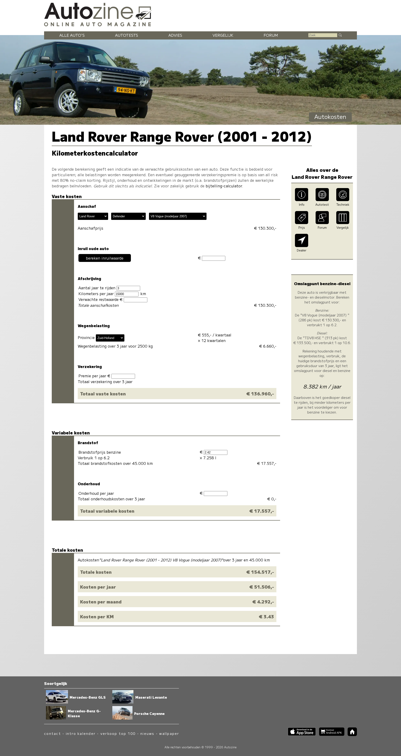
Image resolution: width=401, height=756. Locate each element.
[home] (350, 734)
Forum (271, 35)
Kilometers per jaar (96, 293)
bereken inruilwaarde (104, 258)
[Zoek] (340, 34)
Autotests (126, 35)
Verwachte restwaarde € (101, 299)
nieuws (147, 733)
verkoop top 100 (118, 733)
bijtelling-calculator (224, 186)
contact (52, 733)
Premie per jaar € (94, 375)
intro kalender (81, 733)
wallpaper (169, 733)
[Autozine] (200, 14)
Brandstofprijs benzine (99, 452)
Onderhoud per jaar (96, 493)
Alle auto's (72, 35)
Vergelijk (223, 35)
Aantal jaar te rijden (97, 287)
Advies (175, 35)
